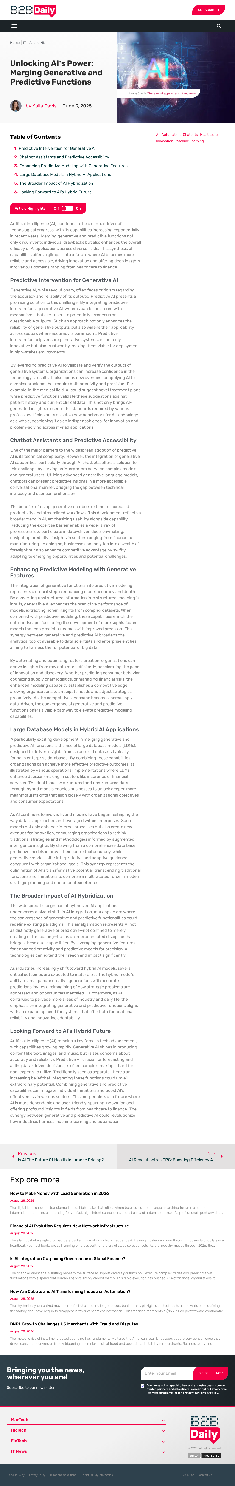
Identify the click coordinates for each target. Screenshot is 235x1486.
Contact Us (205, 1475)
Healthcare (209, 135)
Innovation (164, 141)
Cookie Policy (17, 1475)
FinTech (19, 1441)
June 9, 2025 (77, 106)
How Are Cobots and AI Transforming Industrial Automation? (70, 1291)
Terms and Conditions (63, 1475)
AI (157, 135)
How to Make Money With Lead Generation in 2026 (59, 1193)
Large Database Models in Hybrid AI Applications (65, 174)
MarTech (19, 1420)
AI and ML (37, 43)
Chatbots (190, 135)
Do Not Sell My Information (97, 1475)
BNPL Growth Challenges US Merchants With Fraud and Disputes (74, 1324)
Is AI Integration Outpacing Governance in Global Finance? (67, 1258)
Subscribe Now (211, 1373)
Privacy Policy (37, 1475)
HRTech (19, 1430)
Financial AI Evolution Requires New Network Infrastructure (69, 1226)
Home (15, 43)
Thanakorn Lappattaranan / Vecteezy (171, 93)
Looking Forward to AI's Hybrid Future (55, 192)
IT (24, 43)
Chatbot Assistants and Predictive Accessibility (64, 157)
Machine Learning (190, 141)
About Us (188, 1475)
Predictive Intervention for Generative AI (57, 148)
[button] (219, 26)
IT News (19, 1451)
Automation (171, 135)
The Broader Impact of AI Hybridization (56, 183)
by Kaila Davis (41, 106)
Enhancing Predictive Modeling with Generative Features (73, 165)
